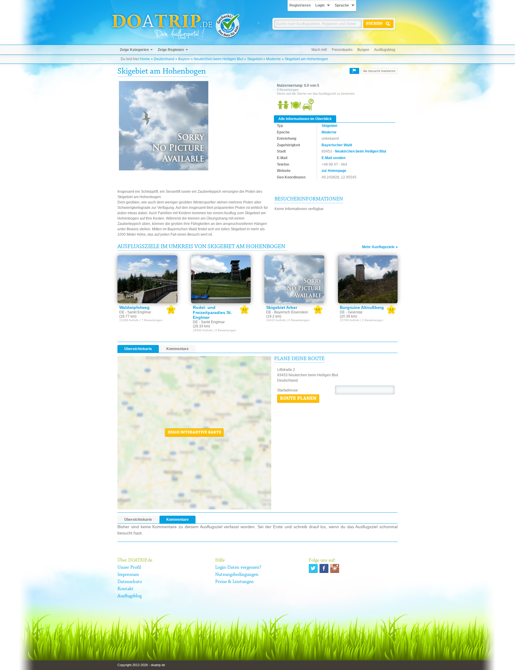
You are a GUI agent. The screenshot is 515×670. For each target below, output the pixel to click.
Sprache (342, 5)
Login (320, 5)
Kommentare (177, 349)
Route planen (298, 398)
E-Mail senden (333, 158)
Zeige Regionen (171, 50)
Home (145, 59)
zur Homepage (334, 171)
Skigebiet (254, 59)
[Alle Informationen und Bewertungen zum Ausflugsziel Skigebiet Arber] (294, 279)
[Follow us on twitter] (313, 568)
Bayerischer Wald (337, 145)
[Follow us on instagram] (334, 568)
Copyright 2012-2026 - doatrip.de (141, 665)
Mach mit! (319, 50)
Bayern (184, 59)
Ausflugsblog (384, 50)
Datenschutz (129, 581)
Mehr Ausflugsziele (378, 247)
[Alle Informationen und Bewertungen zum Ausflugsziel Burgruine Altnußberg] (368, 279)
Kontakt (125, 589)
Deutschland (164, 59)
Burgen (363, 50)
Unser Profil (129, 567)
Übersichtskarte (138, 349)
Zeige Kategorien (134, 50)
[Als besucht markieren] (354, 71)
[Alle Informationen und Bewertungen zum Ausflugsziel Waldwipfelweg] (147, 279)
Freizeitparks (342, 50)
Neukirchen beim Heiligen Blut (218, 59)
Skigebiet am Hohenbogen (306, 59)
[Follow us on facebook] (323, 568)
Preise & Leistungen (234, 581)
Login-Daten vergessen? (238, 567)
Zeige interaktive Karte (194, 432)
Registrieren (300, 5)
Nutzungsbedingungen (236, 574)
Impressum (128, 574)
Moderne (273, 59)
